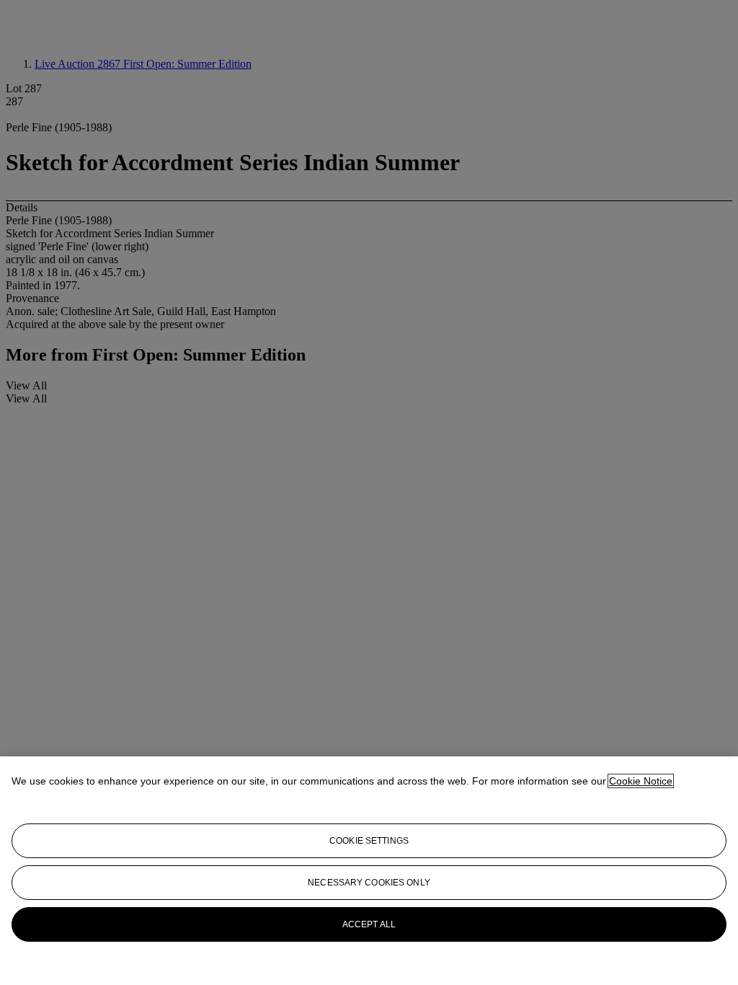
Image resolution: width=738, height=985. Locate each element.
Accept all (369, 924)
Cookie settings (369, 841)
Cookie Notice (640, 781)
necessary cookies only (369, 883)
